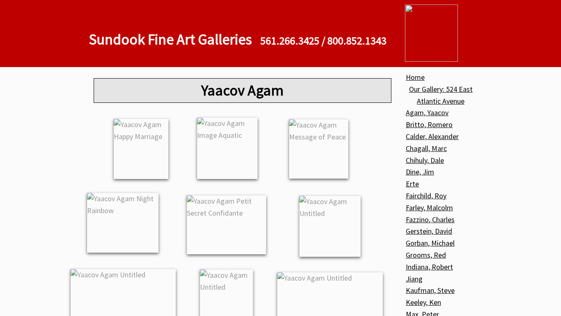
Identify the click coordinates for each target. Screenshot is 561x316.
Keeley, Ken (423, 302)
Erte (412, 183)
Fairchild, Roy (426, 195)
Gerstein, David (429, 231)
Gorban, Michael (430, 243)
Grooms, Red (426, 255)
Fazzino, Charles (430, 219)
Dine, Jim (420, 172)
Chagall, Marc (426, 148)
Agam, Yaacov (427, 112)
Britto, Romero (429, 124)
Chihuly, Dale (425, 160)
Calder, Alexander (432, 136)
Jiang (414, 278)
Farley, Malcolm (429, 207)
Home (415, 77)
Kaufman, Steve (430, 290)
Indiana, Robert (429, 267)
